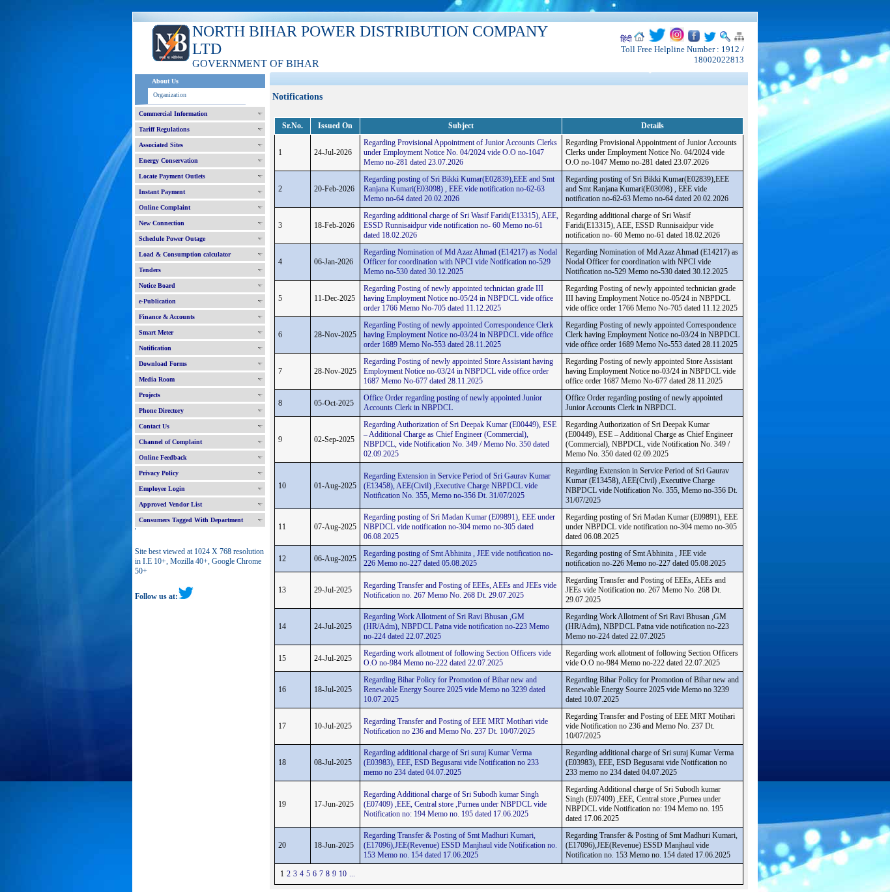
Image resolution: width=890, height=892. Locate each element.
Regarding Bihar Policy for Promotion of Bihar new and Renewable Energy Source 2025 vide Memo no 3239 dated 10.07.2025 (454, 689)
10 (343, 873)
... (352, 873)
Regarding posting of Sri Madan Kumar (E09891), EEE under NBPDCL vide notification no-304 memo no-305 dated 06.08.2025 (459, 526)
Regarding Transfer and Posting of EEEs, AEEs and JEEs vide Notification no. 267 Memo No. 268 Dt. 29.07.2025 (460, 590)
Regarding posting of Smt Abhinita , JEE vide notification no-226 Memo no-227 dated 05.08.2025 (458, 558)
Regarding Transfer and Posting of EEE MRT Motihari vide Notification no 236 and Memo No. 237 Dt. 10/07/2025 (456, 726)
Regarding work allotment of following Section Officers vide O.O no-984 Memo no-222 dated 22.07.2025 (457, 657)
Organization (169, 94)
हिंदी (626, 39)
